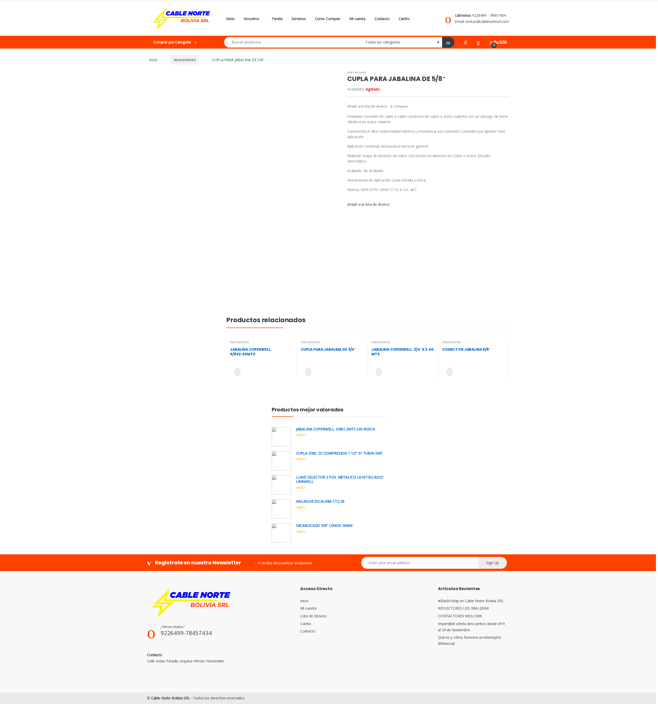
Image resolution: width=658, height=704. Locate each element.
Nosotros (251, 18)
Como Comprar (327, 18)
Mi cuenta (357, 18)
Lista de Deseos (313, 615)
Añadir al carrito (235, 371)
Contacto (382, 18)
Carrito (404, 18)
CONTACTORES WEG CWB (460, 615)
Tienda (276, 18)
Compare (401, 106)
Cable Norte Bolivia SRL (170, 698)
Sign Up (492, 562)
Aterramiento (185, 59)
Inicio (230, 18)
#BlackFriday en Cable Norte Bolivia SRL (471, 600)
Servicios (298, 18)
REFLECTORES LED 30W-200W (463, 608)
